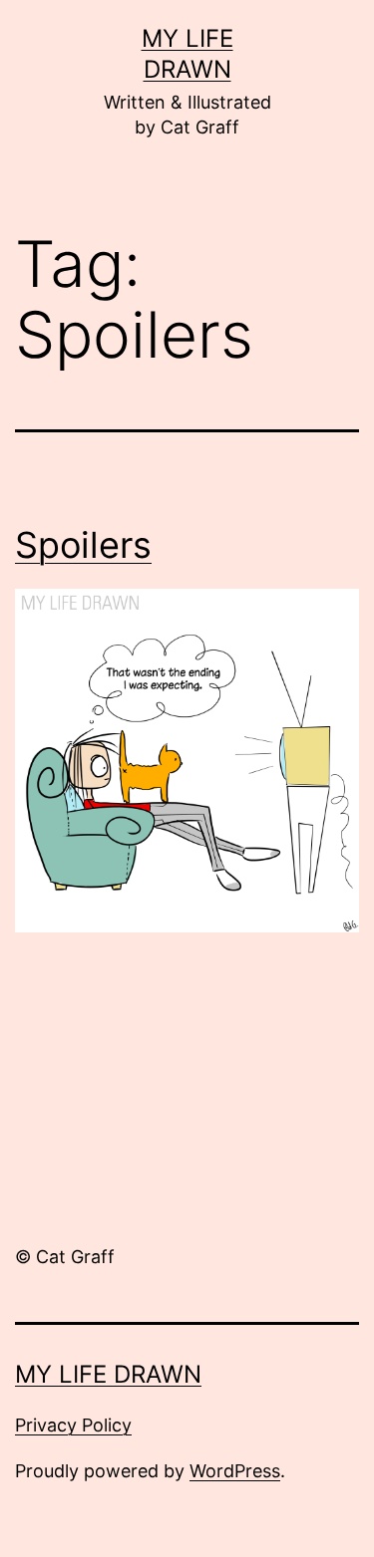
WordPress (234, 1470)
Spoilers (83, 545)
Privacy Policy (73, 1425)
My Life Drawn (108, 1374)
